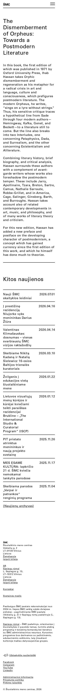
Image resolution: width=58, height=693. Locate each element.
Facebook (8, 662)
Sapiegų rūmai (11, 568)
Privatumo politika (13, 679)
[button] (52, 3)
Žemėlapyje (9, 556)
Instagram (8, 664)
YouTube (8, 667)
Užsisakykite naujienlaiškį (22, 655)
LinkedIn (8, 670)
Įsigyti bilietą (10, 559)
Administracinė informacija (18, 677)
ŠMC (6, 4)
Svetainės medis (12, 595)
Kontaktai (8, 589)
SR (4, 565)
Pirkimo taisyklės (12, 682)
